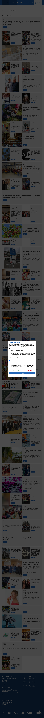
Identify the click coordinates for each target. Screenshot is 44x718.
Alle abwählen (29, 370)
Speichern (22, 373)
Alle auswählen (15, 370)
